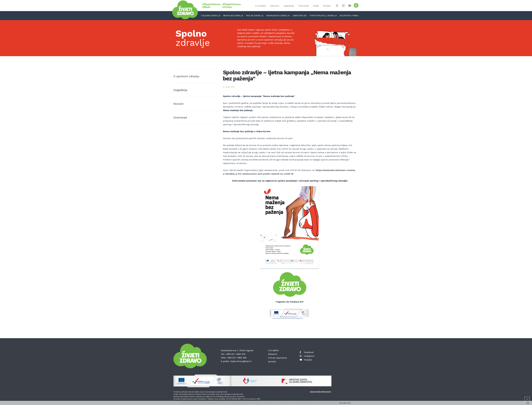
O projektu (260, 6)
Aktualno (274, 6)
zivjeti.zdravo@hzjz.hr (241, 361)
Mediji (316, 6)
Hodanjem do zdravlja (278, 15)
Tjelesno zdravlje (210, 15)
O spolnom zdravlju (186, 76)
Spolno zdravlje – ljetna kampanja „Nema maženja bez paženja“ (287, 75)
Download (303, 6)
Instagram (309, 356)
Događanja (288, 6)
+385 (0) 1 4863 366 (236, 357)
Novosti (178, 103)
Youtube (308, 360)
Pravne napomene (277, 358)
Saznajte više (345, 403)
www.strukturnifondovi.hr (320, 392)
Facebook (309, 352)
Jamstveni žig (299, 15)
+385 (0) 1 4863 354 (235, 354)
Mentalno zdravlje (233, 15)
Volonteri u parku (349, 15)
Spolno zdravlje (255, 15)
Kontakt (327, 6)
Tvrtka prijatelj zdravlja (323, 15)
